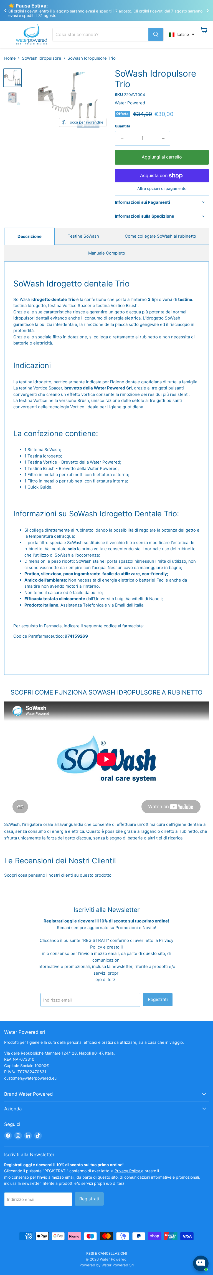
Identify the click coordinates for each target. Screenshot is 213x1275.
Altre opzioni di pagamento (161, 188)
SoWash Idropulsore (41, 58)
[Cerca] (155, 34)
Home (10, 58)
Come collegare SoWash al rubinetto (160, 236)
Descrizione (29, 236)
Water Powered (130, 102)
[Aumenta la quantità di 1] (163, 138)
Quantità (122, 126)
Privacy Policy (128, 1170)
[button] (182, 34)
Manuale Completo (106, 253)
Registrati (158, 999)
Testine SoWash (83, 236)
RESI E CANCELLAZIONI (106, 1253)
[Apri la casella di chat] (201, 1263)
